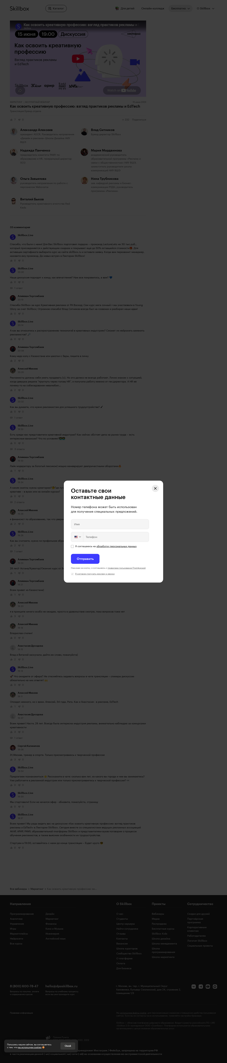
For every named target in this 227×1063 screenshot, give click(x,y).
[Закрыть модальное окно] (155, 488)
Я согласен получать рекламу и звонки (95, 574)
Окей (68, 1046)
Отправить (85, 558)
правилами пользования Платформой (127, 568)
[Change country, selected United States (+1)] (77, 537)
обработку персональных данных (116, 546)
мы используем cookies (29, 1047)
